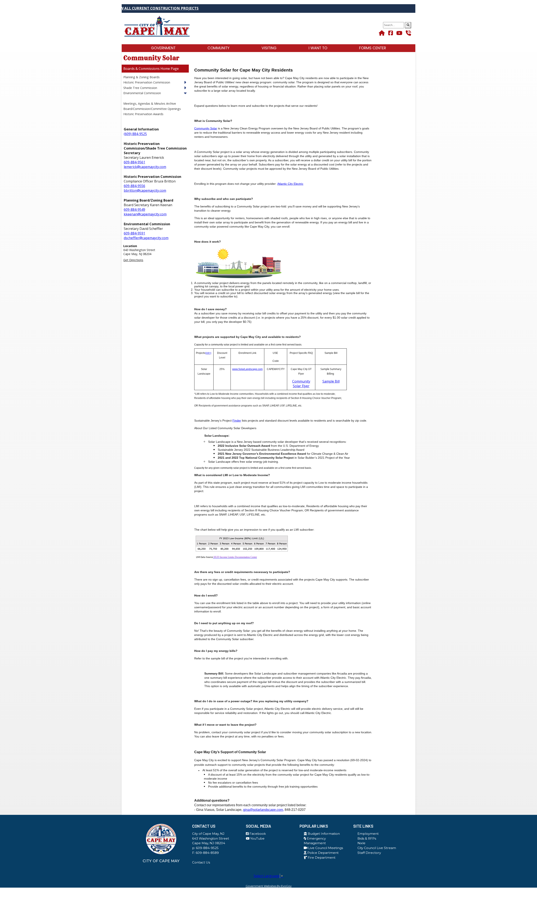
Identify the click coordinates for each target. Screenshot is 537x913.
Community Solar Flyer (301, 383)
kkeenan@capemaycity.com (145, 214)
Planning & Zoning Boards (141, 77)
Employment (368, 834)
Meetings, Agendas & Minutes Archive (149, 103)
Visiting (269, 48)
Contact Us (201, 862)
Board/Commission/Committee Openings (152, 109)
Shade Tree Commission (140, 88)
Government (163, 48)
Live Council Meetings (325, 848)
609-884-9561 (134, 162)
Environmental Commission (142, 93)
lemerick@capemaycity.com (145, 166)
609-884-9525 (207, 848)
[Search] (408, 25)
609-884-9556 (134, 186)
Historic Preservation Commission (146, 82)
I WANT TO (318, 48)
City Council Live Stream (376, 848)
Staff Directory (369, 853)
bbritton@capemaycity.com (145, 190)
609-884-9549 (134, 209)
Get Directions (133, 260)
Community (218, 48)
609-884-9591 (134, 233)
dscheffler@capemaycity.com (146, 238)
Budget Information (323, 834)
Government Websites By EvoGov (269, 886)
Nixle (361, 843)
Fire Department (321, 858)
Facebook (257, 834)
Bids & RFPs (366, 838)
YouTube (257, 838)
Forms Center (372, 48)
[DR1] (208, 352)
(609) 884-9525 (135, 134)
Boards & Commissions (141, 68)
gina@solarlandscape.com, (263, 809)
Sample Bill (331, 381)
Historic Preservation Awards (143, 114)
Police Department (322, 853)
